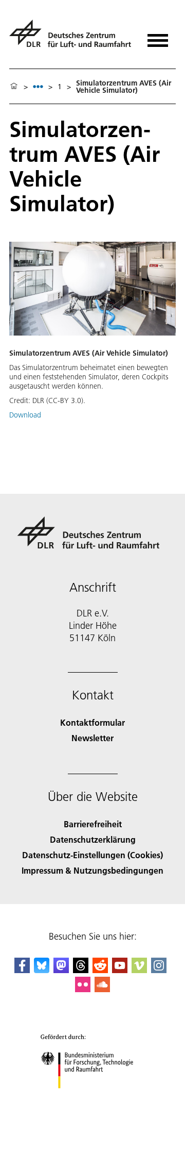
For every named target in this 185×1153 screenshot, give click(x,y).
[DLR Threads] (80, 970)
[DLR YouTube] (119, 970)
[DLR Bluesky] (41, 970)
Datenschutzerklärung (93, 839)
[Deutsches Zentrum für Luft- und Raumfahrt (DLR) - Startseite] (71, 38)
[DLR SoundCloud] (102, 989)
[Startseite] (13, 86)
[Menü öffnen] (158, 37)
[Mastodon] (61, 970)
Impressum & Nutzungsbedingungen (92, 870)
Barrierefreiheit (93, 823)
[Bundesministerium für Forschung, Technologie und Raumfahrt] (92, 1099)
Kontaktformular (92, 722)
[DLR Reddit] (100, 970)
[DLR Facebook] (22, 970)
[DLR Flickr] (82, 989)
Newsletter (92, 737)
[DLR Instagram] (158, 970)
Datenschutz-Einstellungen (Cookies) (92, 854)
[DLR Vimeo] (139, 970)
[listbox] (38, 86)
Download (25, 415)
